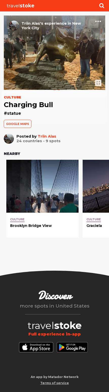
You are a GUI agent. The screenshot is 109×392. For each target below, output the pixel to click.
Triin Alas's (32, 23)
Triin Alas (47, 136)
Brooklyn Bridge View (31, 225)
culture (17, 219)
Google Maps (17, 124)
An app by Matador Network (55, 377)
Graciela (94, 225)
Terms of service (54, 383)
